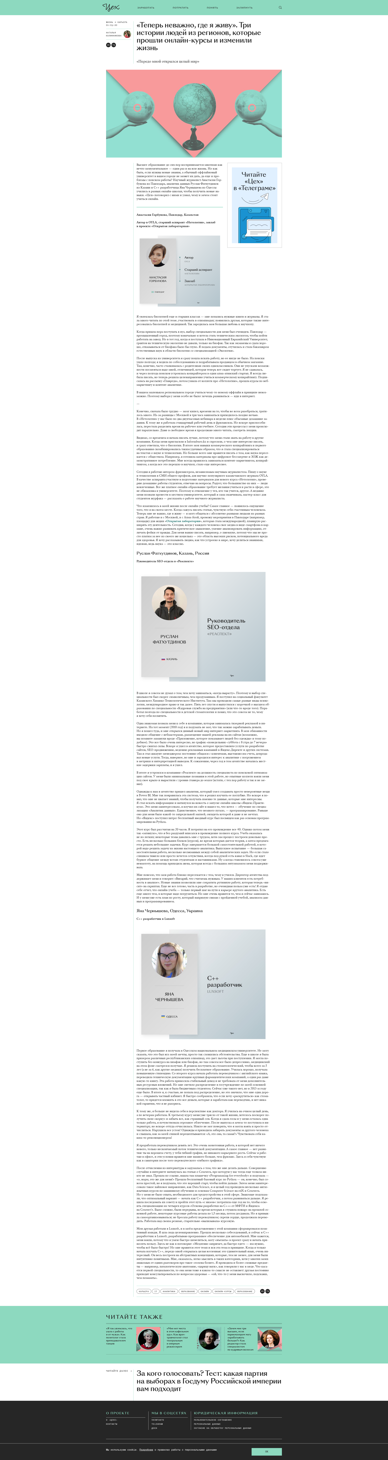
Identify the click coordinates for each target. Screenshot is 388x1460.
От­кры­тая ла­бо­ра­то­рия (183, 521)
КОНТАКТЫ (111, 1424)
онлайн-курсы (223, 1292)
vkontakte (158, 1420)
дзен (154, 1428)
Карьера (122, 22)
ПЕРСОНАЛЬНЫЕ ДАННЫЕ (207, 1424)
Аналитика (169, 1292)
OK (266, 1451)
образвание (188, 1292)
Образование (245, 1292)
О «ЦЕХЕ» (111, 1420)
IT (155, 1292)
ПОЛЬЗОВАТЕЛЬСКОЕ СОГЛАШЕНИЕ (213, 1420)
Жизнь (109, 22)
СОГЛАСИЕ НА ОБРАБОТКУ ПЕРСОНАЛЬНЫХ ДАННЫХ (222, 1428)
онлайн (205, 1292)
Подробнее (146, 1450)
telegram (157, 1424)
